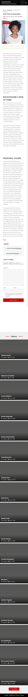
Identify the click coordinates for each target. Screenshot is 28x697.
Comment (6, 268)
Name (4, 287)
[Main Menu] (22, 2)
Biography (9, 10)
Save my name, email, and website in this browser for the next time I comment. (14, 295)
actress (6, 244)
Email (15, 287)
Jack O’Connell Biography (14, 248)
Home (4, 10)
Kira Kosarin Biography (12, 253)
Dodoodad (6, 2)
